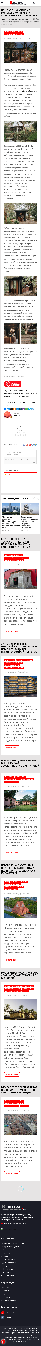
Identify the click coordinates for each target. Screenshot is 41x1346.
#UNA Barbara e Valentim (13, 989)
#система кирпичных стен (13, 555)
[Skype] (29, 409)
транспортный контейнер (22, 91)
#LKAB (7, 882)
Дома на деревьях (9, 1263)
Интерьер (6, 1253)
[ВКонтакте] (5, 409)
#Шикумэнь (24, 1106)
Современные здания (10, 1247)
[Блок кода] (24, 459)
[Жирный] (6, 459)
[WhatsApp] (26, 409)
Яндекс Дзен (12, 1313)
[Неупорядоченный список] (19, 459)
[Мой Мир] (8, 409)
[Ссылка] (27, 459)
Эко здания (6, 1266)
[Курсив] (8, 459)
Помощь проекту (9, 1300)
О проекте (6, 1287)
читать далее (12, 631)
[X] (11, 409)
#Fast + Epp (20, 660)
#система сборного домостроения (16, 991)
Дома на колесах (8, 1259)
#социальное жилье (11, 782)
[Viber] (23, 409)
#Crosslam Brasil (17, 986)
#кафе (20, 32)
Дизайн (5, 1256)
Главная (4, 19)
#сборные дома (28, 989)
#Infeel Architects (10, 32)
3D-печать (6, 1272)
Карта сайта (7, 1294)
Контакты (6, 1297)
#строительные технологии (14, 560)
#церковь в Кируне (11, 889)
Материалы (6, 1250)
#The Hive (29, 660)
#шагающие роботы (11, 1106)
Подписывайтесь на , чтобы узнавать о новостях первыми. (20, 393)
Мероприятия (7, 1269)
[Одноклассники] (14, 409)
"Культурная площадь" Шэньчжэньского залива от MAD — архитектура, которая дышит (11, 522)
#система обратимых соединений (16, 558)
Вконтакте (11, 1317)
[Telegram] (32, 409)
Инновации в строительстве (18, 1328)
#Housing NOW (20, 777)
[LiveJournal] (20, 409)
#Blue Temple (9, 777)
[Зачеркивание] (13, 459)
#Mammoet (14, 882)
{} (29, 459)
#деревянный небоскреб (13, 663)
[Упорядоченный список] (16, 459)
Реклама (5, 1291)
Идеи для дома (8, 1275)
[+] (32, 459)
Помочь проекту (17, 414)
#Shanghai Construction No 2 (14, 1101)
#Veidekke (23, 882)
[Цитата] (21, 459)
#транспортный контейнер (14, 34)
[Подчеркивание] (11, 459)
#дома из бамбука (11, 779)
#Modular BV (29, 986)
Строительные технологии (20, 19)
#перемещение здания (12, 884)
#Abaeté (7, 986)
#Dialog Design (9, 660)
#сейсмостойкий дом (12, 665)
